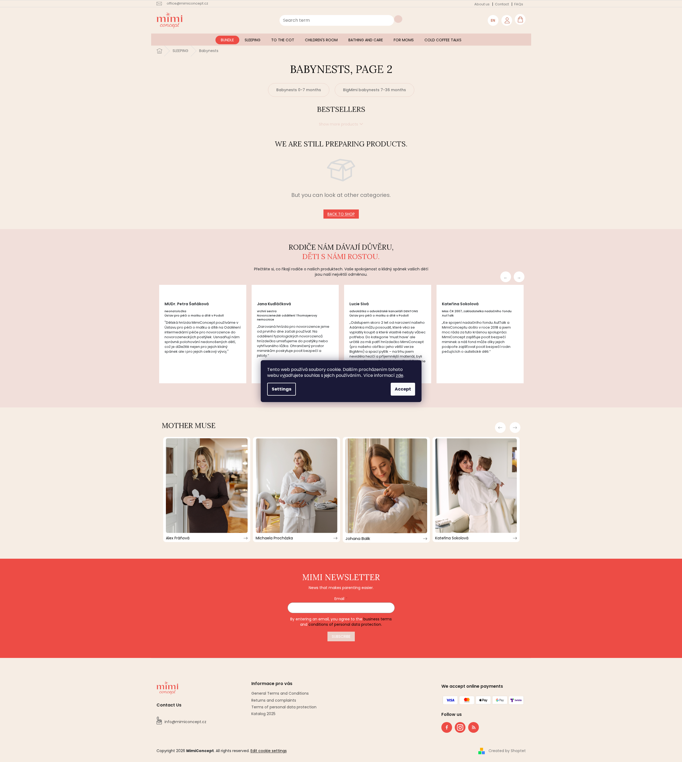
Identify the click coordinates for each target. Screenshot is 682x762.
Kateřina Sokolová (451, 538)
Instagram (458, 726)
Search (398, 19)
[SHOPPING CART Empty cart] (520, 19)
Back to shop (341, 214)
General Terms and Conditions (280, 693)
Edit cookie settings (269, 750)
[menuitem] (227, 40)
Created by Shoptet (507, 750)
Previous (505, 276)
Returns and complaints (273, 700)
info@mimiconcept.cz (185, 721)
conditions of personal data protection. (345, 624)
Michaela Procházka (274, 538)
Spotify (473, 727)
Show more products (338, 124)
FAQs (518, 4)
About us (482, 4)
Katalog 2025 (263, 713)
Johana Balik (357, 538)
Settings (281, 389)
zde (399, 375)
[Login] (506, 20)
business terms (377, 619)
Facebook (446, 727)
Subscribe (341, 636)
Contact (502, 4)
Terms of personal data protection (283, 707)
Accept (403, 389)
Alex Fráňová (177, 538)
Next (519, 276)
